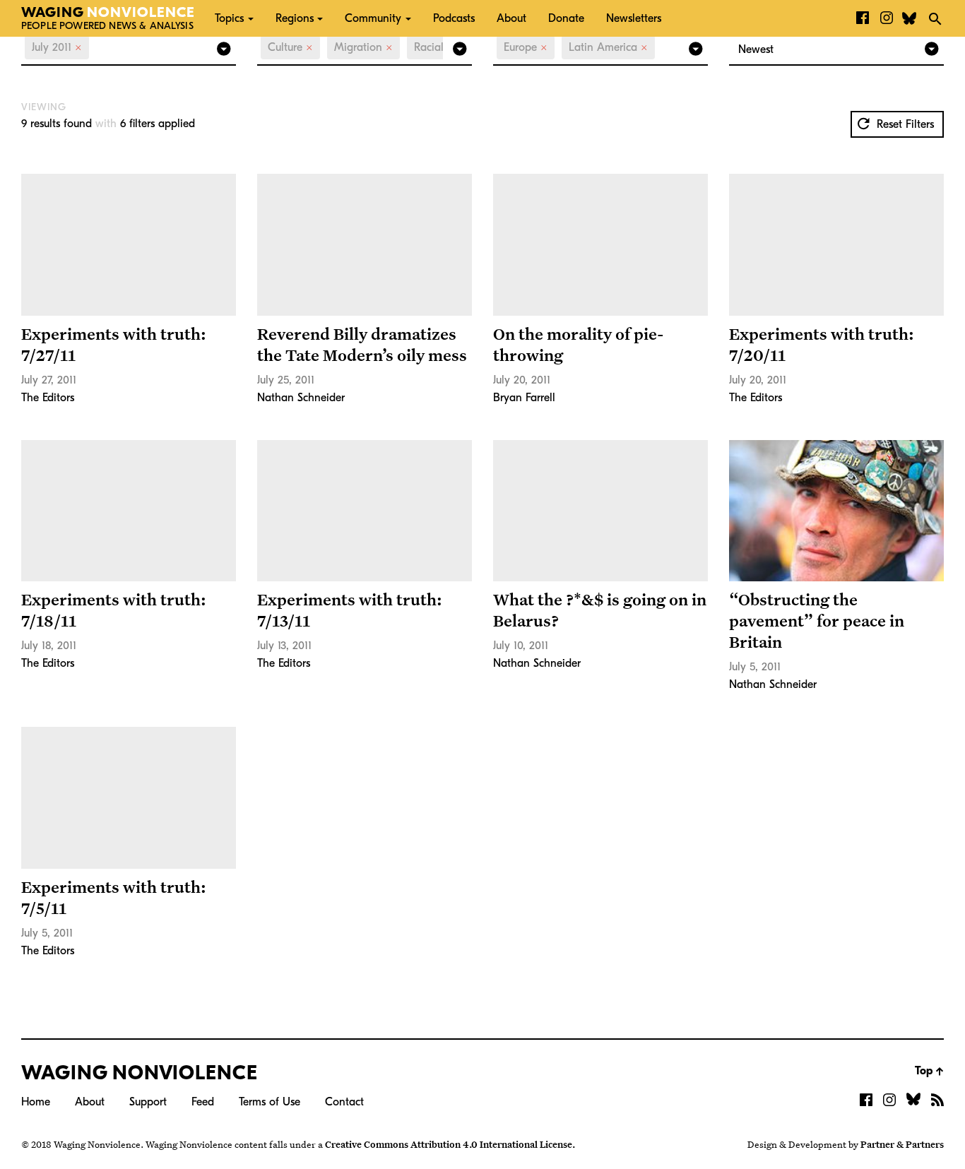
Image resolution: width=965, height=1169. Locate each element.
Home (35, 1102)
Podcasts (454, 18)
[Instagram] (887, 18)
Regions (295, 18)
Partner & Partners (902, 1144)
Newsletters (633, 18)
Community (373, 18)
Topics (229, 18)
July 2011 (57, 47)
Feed (202, 1102)
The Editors (47, 397)
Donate (566, 18)
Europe (525, 47)
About (511, 18)
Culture (290, 47)
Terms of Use (269, 1102)
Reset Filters (903, 124)
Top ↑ (929, 1070)
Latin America (608, 47)
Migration (363, 47)
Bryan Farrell (524, 397)
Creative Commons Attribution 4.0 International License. (450, 1144)
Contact (344, 1102)
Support (148, 1102)
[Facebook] (863, 18)
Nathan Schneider (301, 397)
